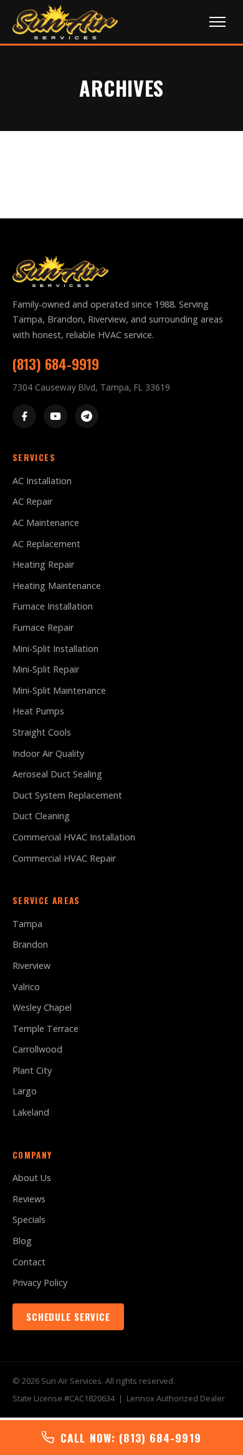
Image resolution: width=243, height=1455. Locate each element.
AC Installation (42, 481)
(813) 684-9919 (55, 363)
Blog (22, 1241)
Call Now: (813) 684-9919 (130, 1437)
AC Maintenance (45, 522)
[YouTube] (55, 416)
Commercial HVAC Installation (73, 837)
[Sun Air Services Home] (65, 22)
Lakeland (30, 1112)
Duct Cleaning (41, 816)
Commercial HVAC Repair (64, 858)
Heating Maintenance (56, 585)
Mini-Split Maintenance (59, 690)
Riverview (31, 965)
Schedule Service (68, 1316)
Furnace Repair (43, 627)
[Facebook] (24, 416)
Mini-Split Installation (55, 649)
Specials (28, 1219)
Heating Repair (43, 564)
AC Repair (32, 501)
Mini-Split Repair (45, 669)
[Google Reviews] (86, 416)
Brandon (30, 944)
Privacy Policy (39, 1282)
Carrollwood (37, 1049)
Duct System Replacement (67, 795)
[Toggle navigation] (217, 22)
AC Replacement (46, 544)
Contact (28, 1262)
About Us (31, 1178)
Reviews (28, 1199)
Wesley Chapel (42, 1007)
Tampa (27, 924)
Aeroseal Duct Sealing (57, 774)
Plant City (32, 1070)
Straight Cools (41, 732)
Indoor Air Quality (48, 753)
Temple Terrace (45, 1028)
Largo (24, 1091)
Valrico (26, 987)
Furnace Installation (52, 606)
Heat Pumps (38, 711)
